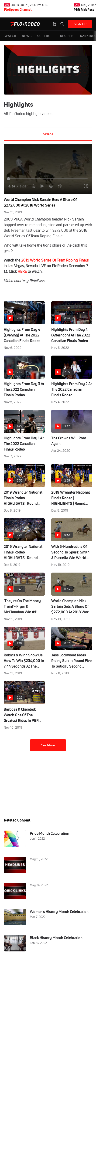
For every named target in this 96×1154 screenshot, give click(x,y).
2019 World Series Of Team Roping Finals (55, 260)
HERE (22, 271)
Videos (48, 134)
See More (48, 745)
